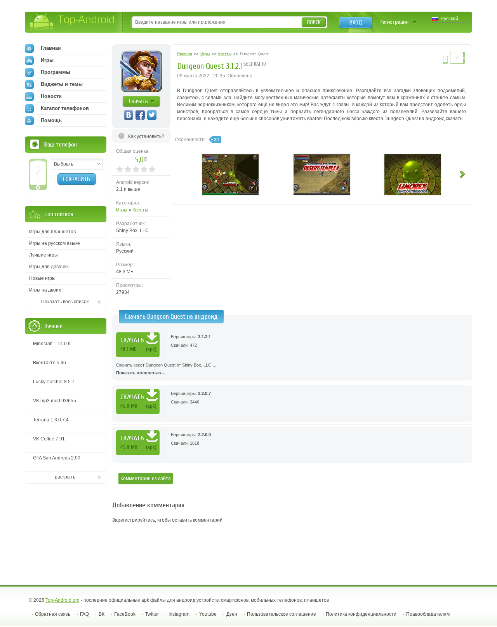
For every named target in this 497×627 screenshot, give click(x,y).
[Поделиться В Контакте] (128, 115)
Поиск (314, 22)
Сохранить (76, 179)
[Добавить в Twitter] (151, 115)
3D (216, 139)
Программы (55, 72)
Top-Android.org (62, 600)
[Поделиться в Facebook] (140, 115)
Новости (51, 96)
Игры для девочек (48, 266)
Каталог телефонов (65, 108)
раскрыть (65, 477)
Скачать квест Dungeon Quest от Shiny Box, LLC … (166, 369)
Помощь (51, 120)
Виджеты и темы (62, 84)
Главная (51, 48)
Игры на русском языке (54, 243)
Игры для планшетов (52, 231)
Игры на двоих (45, 290)
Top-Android (72, 22)
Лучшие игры (43, 255)
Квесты (140, 210)
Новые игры (42, 278)
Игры (122, 210)
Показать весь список (65, 301)
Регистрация (393, 22)
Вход (355, 22)
